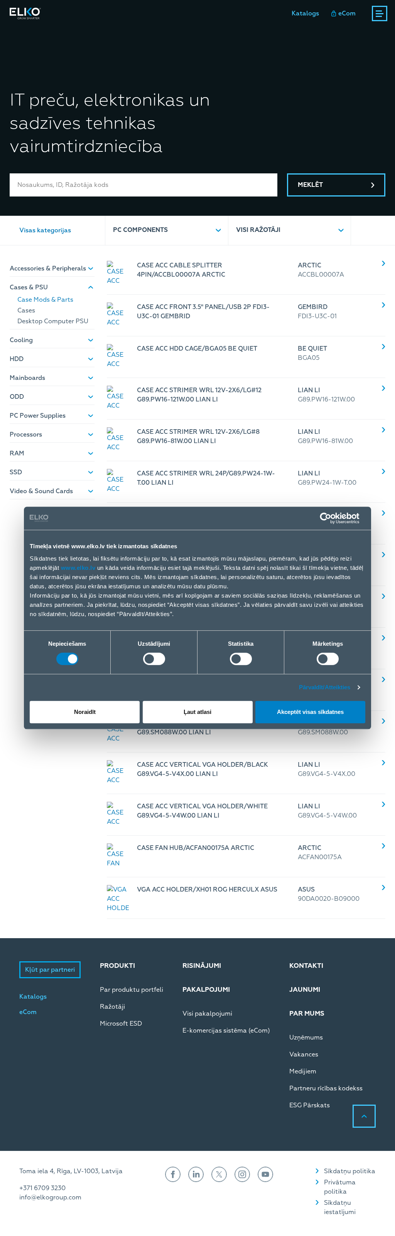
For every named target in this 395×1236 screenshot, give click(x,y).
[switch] (154, 659)
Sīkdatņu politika (349, 1171)
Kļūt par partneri (50, 970)
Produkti (23, 34)
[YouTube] (265, 1174)
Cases (26, 310)
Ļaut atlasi (197, 712)
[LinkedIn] (196, 1174)
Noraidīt (85, 712)
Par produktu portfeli (131, 990)
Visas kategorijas (45, 230)
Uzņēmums (306, 1037)
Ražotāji (112, 1007)
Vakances (303, 1054)
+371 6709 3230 (42, 1188)
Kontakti (219, 34)
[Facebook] (173, 1174)
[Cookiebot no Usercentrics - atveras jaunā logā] (331, 518)
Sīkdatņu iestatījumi (340, 1207)
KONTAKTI (306, 966)
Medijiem (302, 1071)
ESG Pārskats (309, 1105)
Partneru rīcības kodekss (326, 1088)
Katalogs (305, 13)
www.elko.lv (78, 567)
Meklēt (310, 185)
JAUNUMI (304, 990)
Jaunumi (180, 34)
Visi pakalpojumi (207, 1014)
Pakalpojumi (124, 34)
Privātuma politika (340, 1187)
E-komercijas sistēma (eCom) (226, 1030)
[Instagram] (242, 1174)
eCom (347, 13)
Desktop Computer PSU (52, 321)
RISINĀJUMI (201, 966)
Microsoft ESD (121, 1024)
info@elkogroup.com (50, 1197)
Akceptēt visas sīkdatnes (310, 712)
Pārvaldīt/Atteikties (325, 687)
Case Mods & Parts (45, 300)
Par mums (261, 34)
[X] (219, 1174)
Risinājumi (75, 34)
